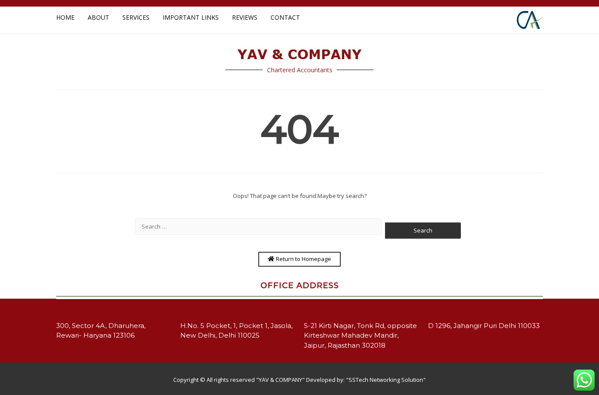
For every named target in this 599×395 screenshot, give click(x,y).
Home (65, 17)
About (98, 17)
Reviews (244, 17)
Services (136, 17)
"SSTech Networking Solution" (386, 380)
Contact (285, 17)
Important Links (191, 17)
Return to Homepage (303, 259)
